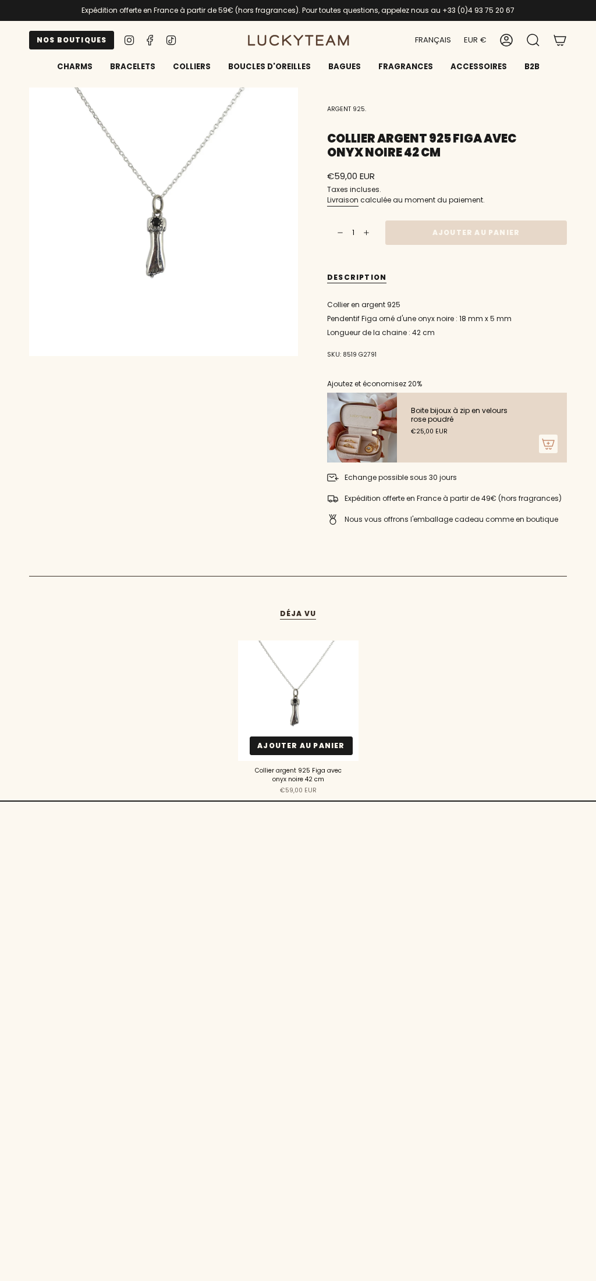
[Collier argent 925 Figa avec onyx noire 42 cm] (298, 700)
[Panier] (560, 40)
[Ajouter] (548, 444)
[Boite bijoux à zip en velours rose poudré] (362, 427)
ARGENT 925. (346, 109)
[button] (132, 67)
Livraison (343, 200)
